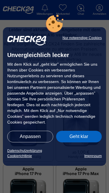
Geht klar (78, 136)
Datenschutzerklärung (24, 151)
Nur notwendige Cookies (82, 38)
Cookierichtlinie (19, 156)
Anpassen (30, 136)
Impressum (93, 156)
